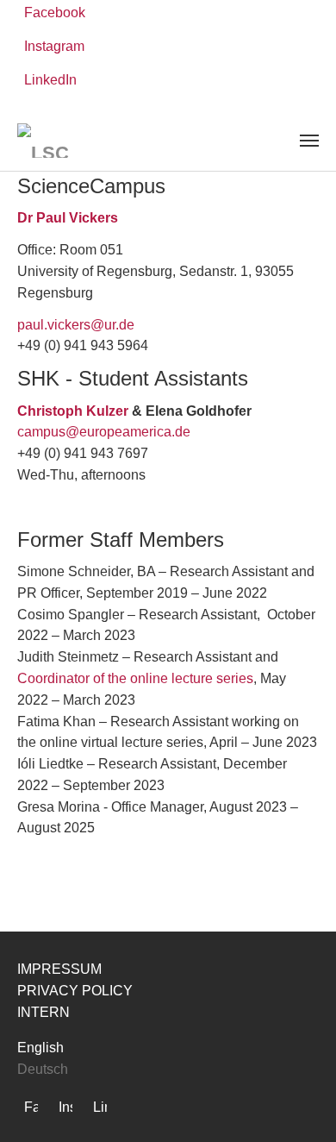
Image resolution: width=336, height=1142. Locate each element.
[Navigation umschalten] (309, 140)
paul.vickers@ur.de (75, 324)
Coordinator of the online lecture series (135, 678)
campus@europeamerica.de (103, 431)
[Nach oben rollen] (298, 1104)
